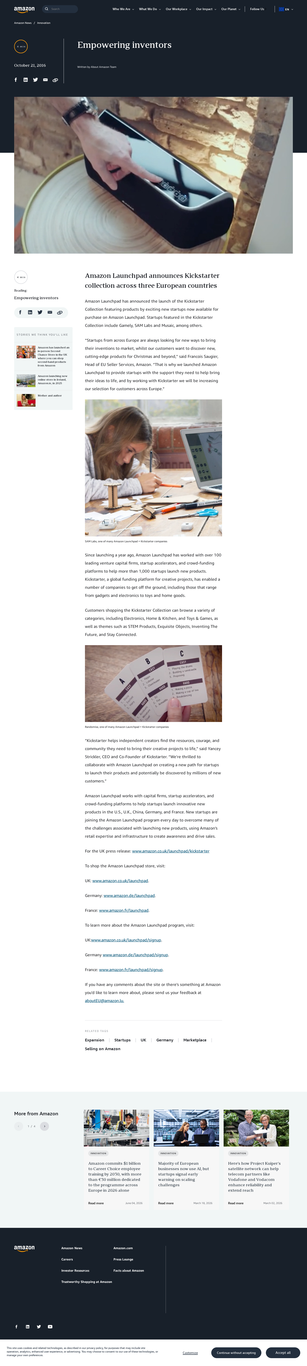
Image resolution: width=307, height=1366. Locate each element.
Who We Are (121, 9)
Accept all (283, 1353)
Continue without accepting (236, 1353)
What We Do (148, 9)
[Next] (44, 1126)
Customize (190, 1353)
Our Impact (204, 9)
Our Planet (228, 9)
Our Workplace (176, 9)
